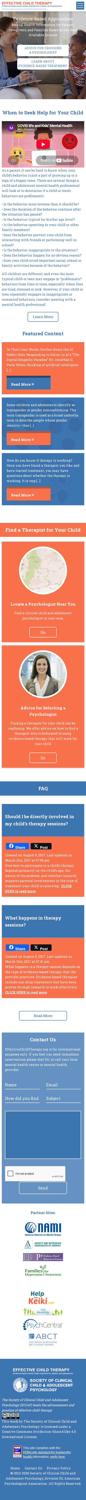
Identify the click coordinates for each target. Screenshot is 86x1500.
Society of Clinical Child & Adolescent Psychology (43, 1385)
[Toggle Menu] (80, 6)
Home (15, 1468)
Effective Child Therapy (32, 6)
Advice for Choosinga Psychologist (43, 50)
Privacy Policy (59, 1468)
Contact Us (33, 1468)
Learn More (43, 316)
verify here (57, 1456)
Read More (43, 1015)
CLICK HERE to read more (26, 992)
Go (43, 632)
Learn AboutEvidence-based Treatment (43, 64)
